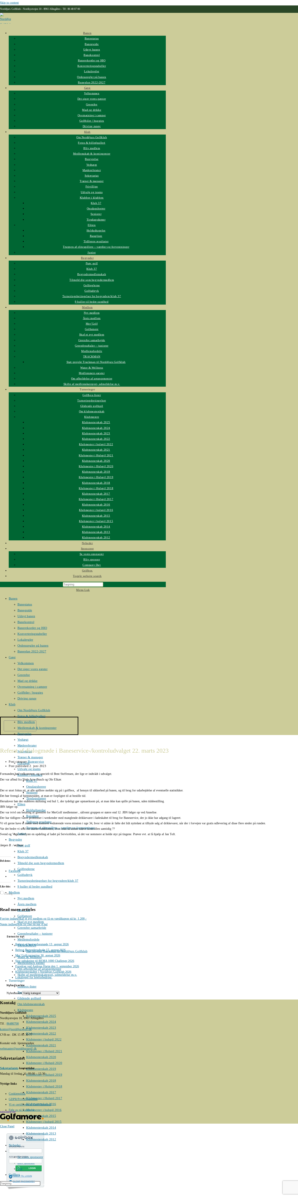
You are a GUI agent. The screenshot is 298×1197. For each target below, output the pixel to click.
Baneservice (36, 761)
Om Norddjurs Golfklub (33, 710)
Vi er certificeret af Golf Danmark (30, 1104)
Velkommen (25, 663)
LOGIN (32, 1168)
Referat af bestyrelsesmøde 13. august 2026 (42, 944)
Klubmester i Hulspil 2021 (44, 1051)
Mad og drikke (27, 681)
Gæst (12, 657)
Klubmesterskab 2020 (41, 1057)
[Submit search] (42, 1184)
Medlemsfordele (28, 939)
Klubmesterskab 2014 (41, 1127)
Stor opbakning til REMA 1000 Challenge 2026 (44, 961)
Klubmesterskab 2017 (41, 1092)
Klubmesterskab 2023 (41, 1027)
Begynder (15, 839)
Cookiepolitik (17, 1093)
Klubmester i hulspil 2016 (44, 1110)
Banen (13, 598)
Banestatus (24, 604)
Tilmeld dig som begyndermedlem (40, 863)
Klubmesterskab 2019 (41, 1069)
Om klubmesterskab (31, 1004)
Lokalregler (25, 639)
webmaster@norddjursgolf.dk (18, 1048)
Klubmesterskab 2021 (41, 1045)
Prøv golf (23, 845)
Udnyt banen (26, 616)
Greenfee (23, 675)
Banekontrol (25, 622)
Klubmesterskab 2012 (41, 1139)
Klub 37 (23, 851)
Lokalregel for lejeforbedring (33, 977)
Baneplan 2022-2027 (31, 651)
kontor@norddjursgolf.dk (16, 1029)
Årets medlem (26, 904)
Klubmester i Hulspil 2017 (44, 1098)
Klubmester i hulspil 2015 (44, 1121)
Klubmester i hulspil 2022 (44, 1039)
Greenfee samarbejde (31, 927)
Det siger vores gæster (32, 669)
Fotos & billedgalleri (31, 716)
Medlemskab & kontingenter (37, 728)
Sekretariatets (9, 1068)
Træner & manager (30, 757)
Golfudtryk (25, 875)
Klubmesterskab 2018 (41, 1080)
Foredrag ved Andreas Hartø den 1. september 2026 (47, 966)
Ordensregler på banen (32, 645)
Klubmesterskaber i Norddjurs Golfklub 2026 (43, 971)
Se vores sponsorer (30, 1157)
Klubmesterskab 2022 (41, 1033)
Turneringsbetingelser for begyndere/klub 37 (47, 880)
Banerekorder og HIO (32, 628)
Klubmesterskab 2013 (41, 1133)
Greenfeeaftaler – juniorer (35, 933)
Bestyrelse (24, 733)
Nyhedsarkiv (14, 993)
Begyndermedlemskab (32, 857)
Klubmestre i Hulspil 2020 (44, 1063)
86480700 (13, 1023)
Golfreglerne (26, 869)
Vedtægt (22, 739)
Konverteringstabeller (32, 634)
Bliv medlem (26, 722)
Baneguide (24, 610)
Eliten (21, 804)
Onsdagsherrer (36, 786)
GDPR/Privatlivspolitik (23, 1099)
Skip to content (9, 2)
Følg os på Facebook (21, 1110)
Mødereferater (27, 745)
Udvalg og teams (29, 769)
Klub (12, 704)
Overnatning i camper (32, 686)
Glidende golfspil (29, 998)
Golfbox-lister (26, 986)
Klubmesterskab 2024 (41, 1021)
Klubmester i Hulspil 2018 (44, 1086)
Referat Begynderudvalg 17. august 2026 (40, 950)
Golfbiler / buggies (30, 692)
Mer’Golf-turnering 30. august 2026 (37, 955)
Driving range (26, 698)
